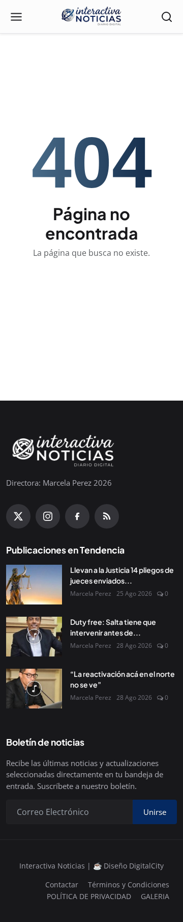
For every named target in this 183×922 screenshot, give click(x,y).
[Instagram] (48, 516)
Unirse (154, 812)
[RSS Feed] (107, 516)
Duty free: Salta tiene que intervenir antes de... (113, 627)
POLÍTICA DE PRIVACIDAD (89, 896)
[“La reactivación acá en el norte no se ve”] (34, 688)
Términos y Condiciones (128, 884)
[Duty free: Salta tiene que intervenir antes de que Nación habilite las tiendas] (34, 636)
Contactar (61, 884)
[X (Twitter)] (18, 516)
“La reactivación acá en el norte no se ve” (122, 679)
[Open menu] (16, 17)
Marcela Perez (90, 593)
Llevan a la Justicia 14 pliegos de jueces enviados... (122, 575)
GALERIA (155, 896)
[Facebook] (77, 516)
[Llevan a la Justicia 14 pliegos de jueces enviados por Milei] (34, 584)
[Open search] (167, 17)
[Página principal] (91, 17)
